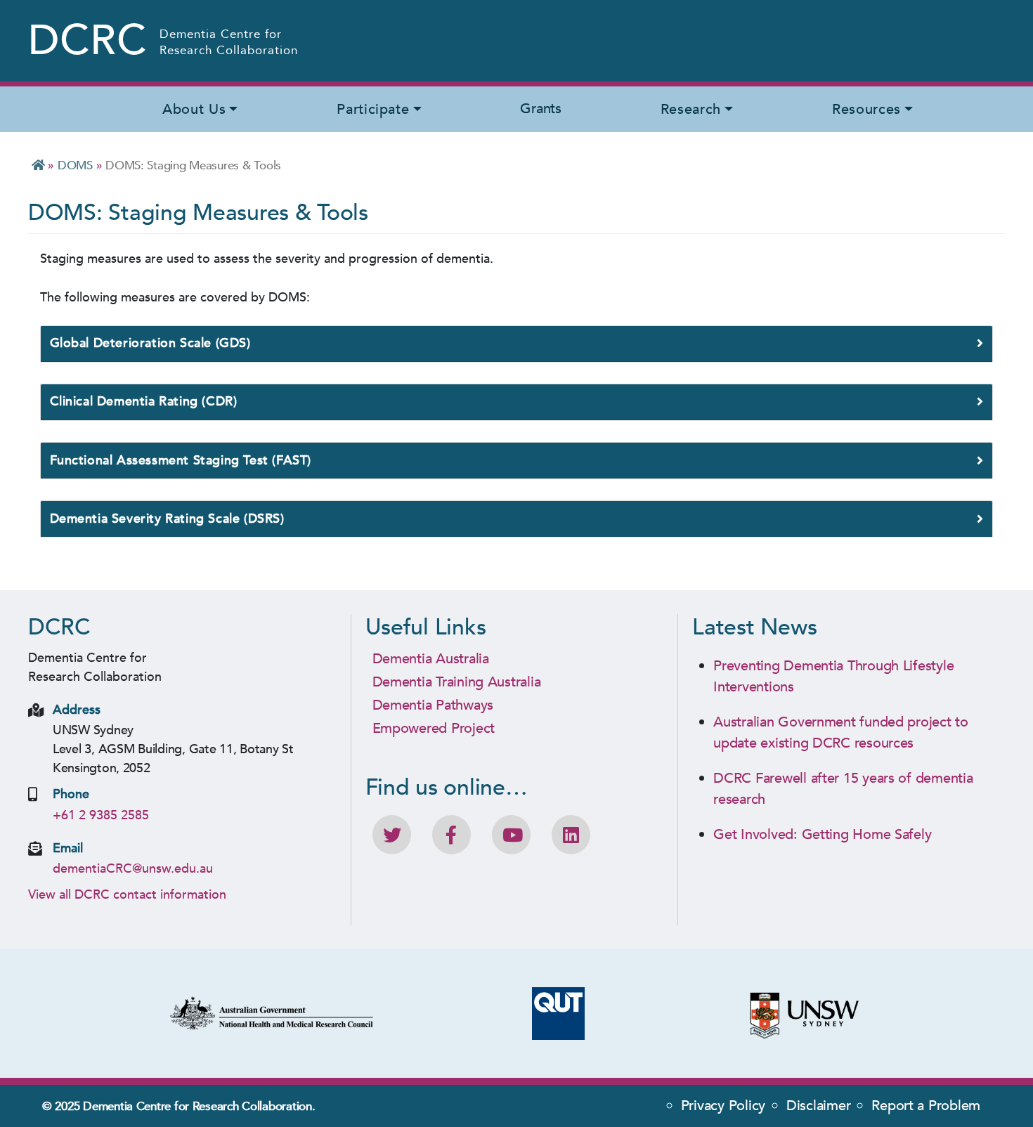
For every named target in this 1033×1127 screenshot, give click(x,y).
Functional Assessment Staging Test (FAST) (181, 460)
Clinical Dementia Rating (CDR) (144, 401)
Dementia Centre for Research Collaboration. (199, 1106)
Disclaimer (818, 1105)
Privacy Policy (723, 1105)
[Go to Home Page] (38, 165)
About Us (194, 109)
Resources (866, 109)
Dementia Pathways (432, 705)
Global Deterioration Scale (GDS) (150, 343)
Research (691, 109)
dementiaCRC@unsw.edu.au (133, 869)
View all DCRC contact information (127, 895)
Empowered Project (433, 728)
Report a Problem (925, 1105)
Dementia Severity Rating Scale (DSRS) (167, 519)
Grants (540, 108)
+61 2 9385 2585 (101, 815)
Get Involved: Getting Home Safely (822, 834)
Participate (373, 109)
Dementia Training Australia (456, 681)
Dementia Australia (430, 658)
